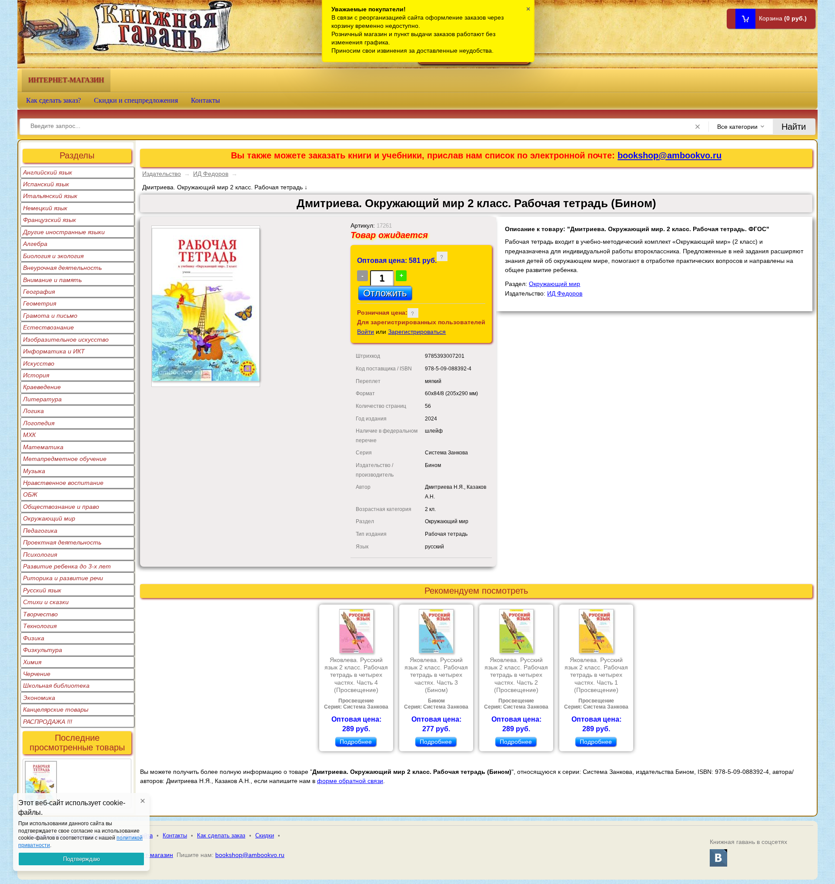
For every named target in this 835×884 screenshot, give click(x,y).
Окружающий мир (49, 518)
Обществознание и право (61, 506)
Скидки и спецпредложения (136, 100)
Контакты (205, 100)
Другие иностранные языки (64, 232)
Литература (42, 399)
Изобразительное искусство (66, 339)
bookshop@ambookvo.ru (669, 155)
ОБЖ (30, 494)
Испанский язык (46, 184)
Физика (33, 638)
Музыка (34, 470)
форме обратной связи (350, 780)
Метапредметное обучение (65, 458)
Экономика (39, 697)
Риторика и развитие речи (63, 578)
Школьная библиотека (56, 685)
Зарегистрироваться (417, 331)
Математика (43, 447)
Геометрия (39, 303)
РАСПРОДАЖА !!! (47, 721)
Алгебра (35, 243)
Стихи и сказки (46, 601)
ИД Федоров (210, 173)
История (36, 375)
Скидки (264, 835)
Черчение (36, 673)
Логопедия (38, 423)
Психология (40, 554)
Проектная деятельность (62, 542)
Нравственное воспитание (63, 482)
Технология (40, 625)
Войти (365, 331)
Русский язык (42, 590)
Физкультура (42, 649)
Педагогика (40, 530)
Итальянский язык (50, 195)
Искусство (38, 363)
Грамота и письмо (50, 315)
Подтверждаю (81, 859)
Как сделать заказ (221, 835)
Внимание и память (52, 279)
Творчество (40, 614)
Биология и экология (53, 255)
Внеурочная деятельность (62, 267)
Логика (33, 410)
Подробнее (356, 741)
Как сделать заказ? (53, 100)
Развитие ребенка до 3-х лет (67, 566)
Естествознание (48, 327)
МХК (29, 434)
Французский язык (49, 219)
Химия (32, 662)
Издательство (161, 173)
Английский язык (47, 172)
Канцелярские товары (55, 709)
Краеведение (42, 386)
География (39, 291)
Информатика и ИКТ (54, 351)
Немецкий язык (45, 208)
